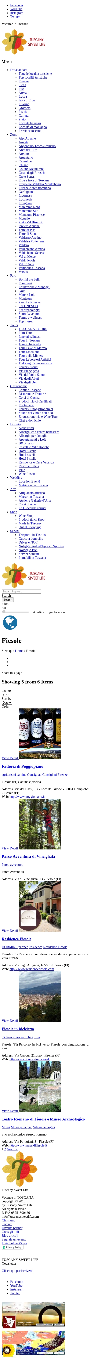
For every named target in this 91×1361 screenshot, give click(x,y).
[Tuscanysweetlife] (23, 53)
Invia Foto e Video (14, 1243)
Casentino (25, 161)
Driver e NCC (28, 542)
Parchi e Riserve (29, 302)
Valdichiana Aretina (32, 249)
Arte (13, 489)
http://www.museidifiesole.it (28, 1145)
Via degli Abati (29, 378)
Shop (13, 512)
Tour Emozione (29, 352)
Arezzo (23, 92)
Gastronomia (18, 386)
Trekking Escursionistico (35, 363)
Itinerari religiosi (29, 336)
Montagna (25, 298)
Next (12, 1149)
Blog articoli (10, 1235)
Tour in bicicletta (30, 344)
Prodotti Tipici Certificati (35, 401)
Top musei (26, 321)
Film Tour (25, 333)
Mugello (24, 218)
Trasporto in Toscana (33, 535)
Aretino (24, 153)
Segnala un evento (14, 1239)
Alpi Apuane (27, 138)
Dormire (15, 424)
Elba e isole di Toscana (34, 180)
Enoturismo (26, 405)
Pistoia (23, 111)
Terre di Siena (28, 233)
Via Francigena (29, 371)
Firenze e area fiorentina (35, 188)
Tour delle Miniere (31, 355)
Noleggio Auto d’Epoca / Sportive (41, 546)
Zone (13, 134)
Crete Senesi (27, 176)
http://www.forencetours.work (30, 1059)
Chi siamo (8, 1220)
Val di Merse (27, 256)
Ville (22, 470)
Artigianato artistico (32, 493)
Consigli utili (10, 1232)
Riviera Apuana (29, 226)
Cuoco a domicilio (31, 538)
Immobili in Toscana (32, 557)
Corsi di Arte (27, 504)
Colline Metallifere (31, 169)
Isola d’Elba (27, 100)
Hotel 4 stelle (27, 454)
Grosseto (24, 108)
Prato (22, 119)
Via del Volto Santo (32, 374)
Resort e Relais (29, 466)
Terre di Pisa (27, 230)
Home (19, 651)
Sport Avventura (29, 313)
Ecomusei (25, 283)
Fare (13, 275)
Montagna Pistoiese (32, 214)
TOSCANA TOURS (33, 329)
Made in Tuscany (30, 523)
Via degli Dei (27, 382)
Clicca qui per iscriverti (17, 1270)
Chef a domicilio (30, 420)
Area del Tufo (28, 150)
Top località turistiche (33, 77)
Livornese (25, 195)
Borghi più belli (29, 279)
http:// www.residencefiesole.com (32, 969)
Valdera (24, 245)
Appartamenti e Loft (32, 439)
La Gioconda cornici (32, 508)
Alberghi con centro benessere (39, 432)
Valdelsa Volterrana (31, 241)
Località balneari (30, 123)
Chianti (23, 165)
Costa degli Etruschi (32, 172)
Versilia (24, 272)
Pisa (21, 89)
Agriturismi (26, 428)
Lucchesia (25, 199)
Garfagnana (26, 192)
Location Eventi (29, 481)
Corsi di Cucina (29, 397)
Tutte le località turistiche (35, 73)
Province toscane (30, 131)
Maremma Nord (29, 207)
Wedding (16, 477)
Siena (22, 85)
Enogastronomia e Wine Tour (38, 416)
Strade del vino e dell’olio (36, 413)
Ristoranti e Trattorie (32, 394)
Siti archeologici (29, 310)
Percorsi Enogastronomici (36, 409)
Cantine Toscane (30, 390)
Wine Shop (26, 515)
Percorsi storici (28, 367)
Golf (22, 291)
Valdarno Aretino (30, 237)
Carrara (24, 115)
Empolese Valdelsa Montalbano (40, 184)
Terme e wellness (30, 317)
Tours (14, 325)
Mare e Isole (27, 294)
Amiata (23, 142)
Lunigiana (25, 203)
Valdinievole (27, 260)
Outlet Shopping (30, 527)
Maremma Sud (28, 211)
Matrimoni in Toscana (33, 485)
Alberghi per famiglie (33, 435)
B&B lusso (26, 443)
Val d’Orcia (26, 264)
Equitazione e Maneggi (34, 287)
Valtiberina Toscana (32, 268)
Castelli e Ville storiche (34, 447)
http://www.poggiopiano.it (27, 796)
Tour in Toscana (29, 340)
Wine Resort (27, 474)
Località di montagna (33, 127)
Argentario (26, 157)
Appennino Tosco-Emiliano (37, 146)
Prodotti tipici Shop (31, 519)
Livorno (24, 104)
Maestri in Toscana (31, 496)
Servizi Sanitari (29, 554)
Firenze (24, 81)
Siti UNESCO (28, 306)
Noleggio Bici (28, 550)
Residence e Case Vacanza (36, 462)
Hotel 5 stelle (27, 451)
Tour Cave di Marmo (33, 348)
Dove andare (18, 70)
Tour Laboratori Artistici (35, 359)
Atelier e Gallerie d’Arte (35, 500)
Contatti (7, 1224)
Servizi (14, 531)
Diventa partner (12, 1228)
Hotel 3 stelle (27, 458)
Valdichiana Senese (31, 252)
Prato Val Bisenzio (31, 222)
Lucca (23, 96)
